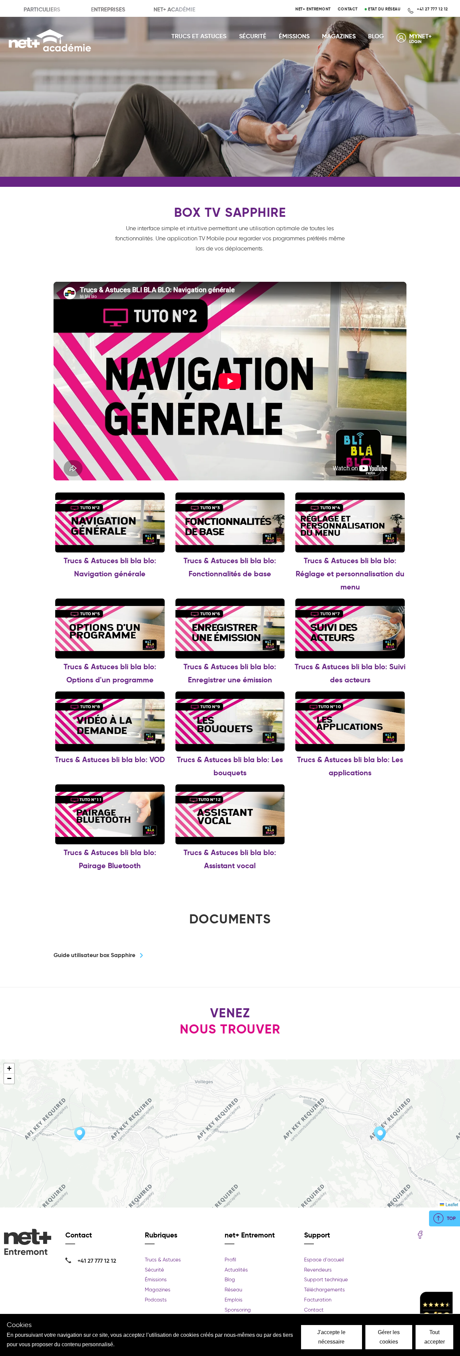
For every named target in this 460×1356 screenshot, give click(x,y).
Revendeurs (318, 1270)
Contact (348, 8)
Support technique (326, 1280)
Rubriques (161, 1235)
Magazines (339, 36)
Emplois (233, 1300)
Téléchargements (324, 1290)
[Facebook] (420, 1235)
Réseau (233, 1290)
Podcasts (156, 1300)
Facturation (317, 1300)
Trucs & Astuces (163, 1260)
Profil (230, 1260)
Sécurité (252, 36)
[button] (79, 1134)
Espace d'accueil (324, 1260)
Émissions (294, 36)
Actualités (236, 1270)
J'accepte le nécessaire (331, 1337)
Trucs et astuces (198, 36)
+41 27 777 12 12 (432, 8)
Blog (376, 36)
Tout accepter (434, 1337)
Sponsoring (238, 1310)
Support (317, 1235)
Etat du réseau (383, 8)
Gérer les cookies (389, 1337)
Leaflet (451, 1204)
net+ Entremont (313, 8)
